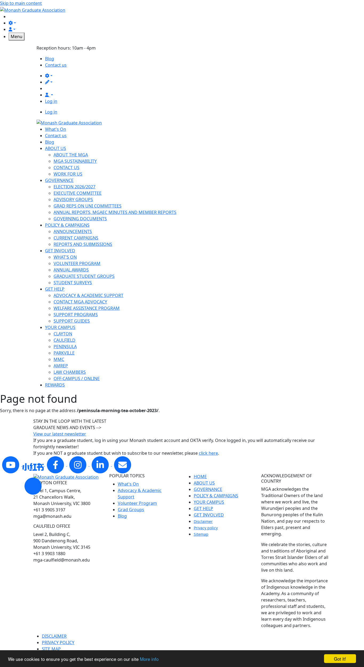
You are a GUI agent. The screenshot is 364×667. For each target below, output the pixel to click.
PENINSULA (65, 346)
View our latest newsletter (59, 434)
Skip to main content (21, 3)
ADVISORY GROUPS (73, 199)
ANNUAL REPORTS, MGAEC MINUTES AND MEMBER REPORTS (115, 212)
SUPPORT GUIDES (72, 321)
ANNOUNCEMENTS (73, 231)
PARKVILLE (64, 353)
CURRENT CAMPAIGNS (76, 238)
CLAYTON (63, 334)
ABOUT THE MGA (71, 155)
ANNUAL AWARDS (71, 270)
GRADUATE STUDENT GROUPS (84, 276)
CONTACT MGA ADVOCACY (80, 302)
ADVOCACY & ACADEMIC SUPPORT (88, 295)
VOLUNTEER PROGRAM (77, 263)
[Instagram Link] (78, 464)
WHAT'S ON (65, 257)
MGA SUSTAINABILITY (75, 161)
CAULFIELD (64, 340)
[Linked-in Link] (33, 464)
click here (208, 453)
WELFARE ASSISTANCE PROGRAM (87, 308)
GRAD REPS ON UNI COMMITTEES (88, 206)
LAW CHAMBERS (70, 372)
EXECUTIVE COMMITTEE (78, 193)
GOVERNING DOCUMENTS (80, 219)
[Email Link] (122, 464)
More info (149, 659)
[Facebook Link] (56, 464)
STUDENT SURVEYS (73, 283)
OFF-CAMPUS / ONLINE (77, 378)
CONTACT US (66, 167)
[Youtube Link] (11, 464)
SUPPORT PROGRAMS (76, 315)
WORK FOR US (68, 174)
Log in (51, 101)
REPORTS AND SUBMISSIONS (83, 244)
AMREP (61, 366)
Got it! (340, 658)
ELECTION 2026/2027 (74, 187)
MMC (59, 359)
